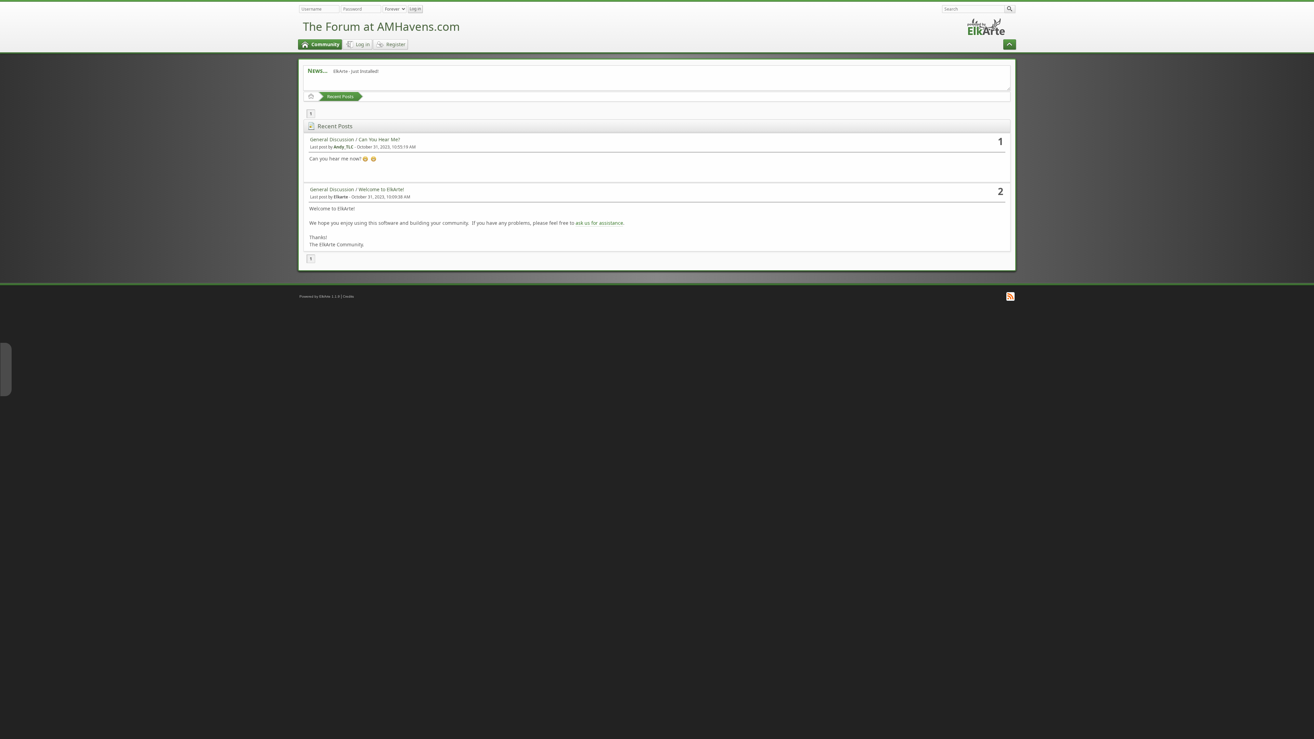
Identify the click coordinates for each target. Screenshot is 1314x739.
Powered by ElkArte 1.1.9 (319, 296)
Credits (348, 296)
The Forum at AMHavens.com (381, 26)
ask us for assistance (599, 223)
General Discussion (332, 139)
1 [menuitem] (311, 114)
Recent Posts (340, 96)
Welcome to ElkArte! (381, 189)
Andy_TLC (343, 147)
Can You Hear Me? (379, 139)
